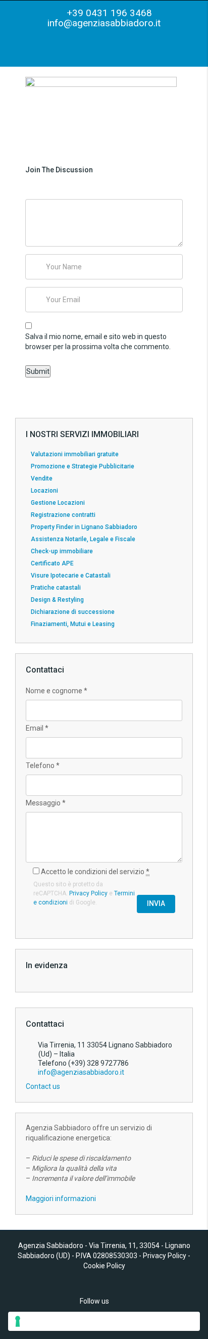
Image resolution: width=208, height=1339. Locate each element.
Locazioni (44, 490)
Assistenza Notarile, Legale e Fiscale (83, 539)
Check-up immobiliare (62, 551)
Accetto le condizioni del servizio (94, 872)
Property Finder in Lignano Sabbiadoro (84, 527)
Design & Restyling (57, 599)
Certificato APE (52, 563)
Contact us (44, 1086)
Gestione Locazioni (58, 502)
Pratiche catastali (56, 587)
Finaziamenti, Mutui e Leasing (73, 624)
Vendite (42, 478)
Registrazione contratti (63, 514)
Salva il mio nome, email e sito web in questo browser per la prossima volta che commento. (98, 341)
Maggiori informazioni (61, 1198)
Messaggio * (46, 803)
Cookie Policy (104, 1266)
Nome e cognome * (56, 691)
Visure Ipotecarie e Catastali (71, 575)
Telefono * (43, 765)
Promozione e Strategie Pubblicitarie (82, 466)
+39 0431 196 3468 (108, 13)
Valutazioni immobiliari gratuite (75, 454)
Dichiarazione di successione (73, 611)
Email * (37, 728)
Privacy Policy (88, 893)
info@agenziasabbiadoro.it (104, 23)
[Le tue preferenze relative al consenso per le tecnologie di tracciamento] (104, 1321)
